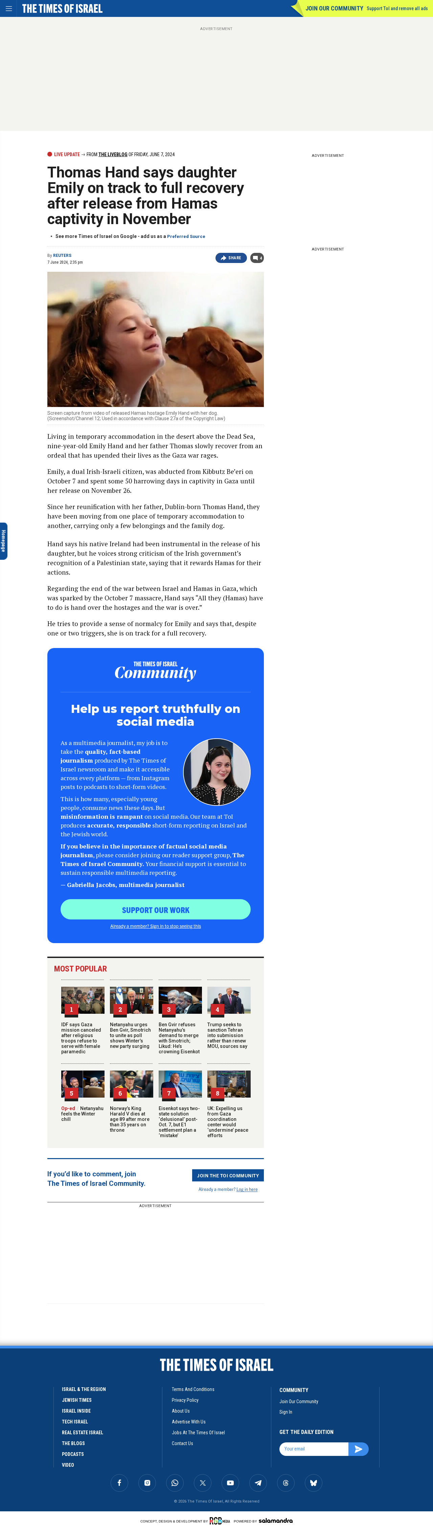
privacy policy (185, 1400)
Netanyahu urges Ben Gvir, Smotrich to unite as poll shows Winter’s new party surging (130, 1035)
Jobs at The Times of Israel (198, 1432)
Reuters (62, 255)
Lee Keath (18, 1449)
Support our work (155, 910)
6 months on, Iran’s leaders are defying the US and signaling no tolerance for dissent (46, 1426)
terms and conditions (193, 1389)
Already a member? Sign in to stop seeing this (155, 926)
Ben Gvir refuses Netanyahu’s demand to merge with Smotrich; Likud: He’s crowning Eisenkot (179, 1038)
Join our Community (334, 8)
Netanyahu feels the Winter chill (82, 1114)
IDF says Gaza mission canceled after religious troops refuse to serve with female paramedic (81, 1038)
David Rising (46, 1449)
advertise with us (189, 1421)
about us (181, 1411)
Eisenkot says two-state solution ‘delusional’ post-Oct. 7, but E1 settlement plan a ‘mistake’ (179, 1122)
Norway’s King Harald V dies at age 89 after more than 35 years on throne (130, 1119)
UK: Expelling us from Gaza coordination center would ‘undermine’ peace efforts (227, 1122)
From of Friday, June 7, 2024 (130, 154)
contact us (182, 1443)
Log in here (247, 1189)
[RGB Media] (221, 1521)
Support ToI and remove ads (397, 8)
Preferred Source (186, 236)
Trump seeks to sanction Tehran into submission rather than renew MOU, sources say (227, 1035)
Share (235, 258)
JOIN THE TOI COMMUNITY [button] (228, 1175)
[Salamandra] (276, 1520)
